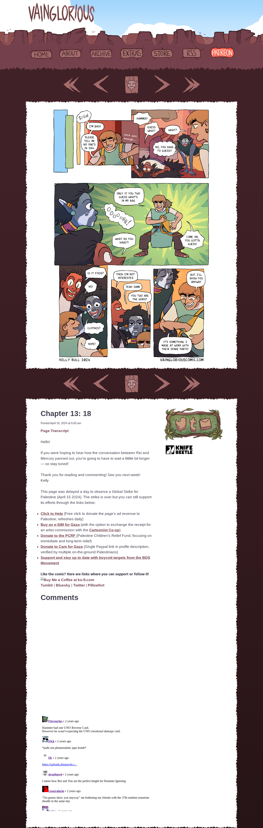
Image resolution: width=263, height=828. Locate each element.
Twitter (79, 585)
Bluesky (63, 585)
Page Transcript (55, 431)
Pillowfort (96, 585)
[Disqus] (96, 656)
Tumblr (47, 585)
